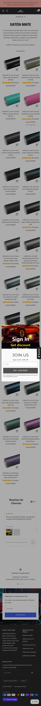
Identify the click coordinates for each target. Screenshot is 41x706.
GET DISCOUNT (20, 370)
